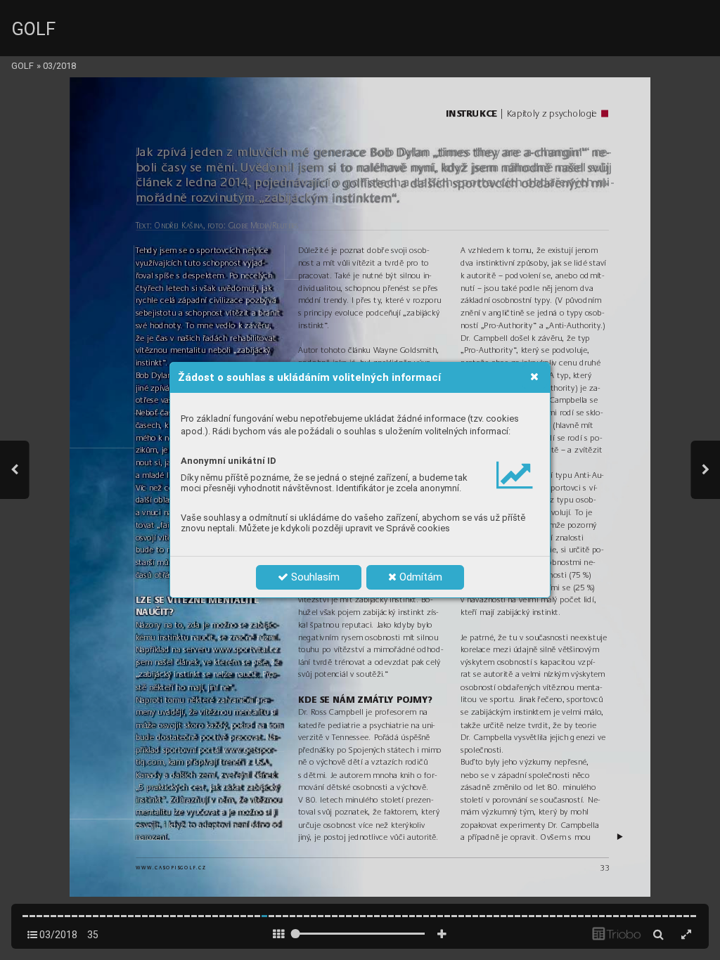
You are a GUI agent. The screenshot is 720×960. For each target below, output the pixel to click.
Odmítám (419, 577)
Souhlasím (314, 577)
